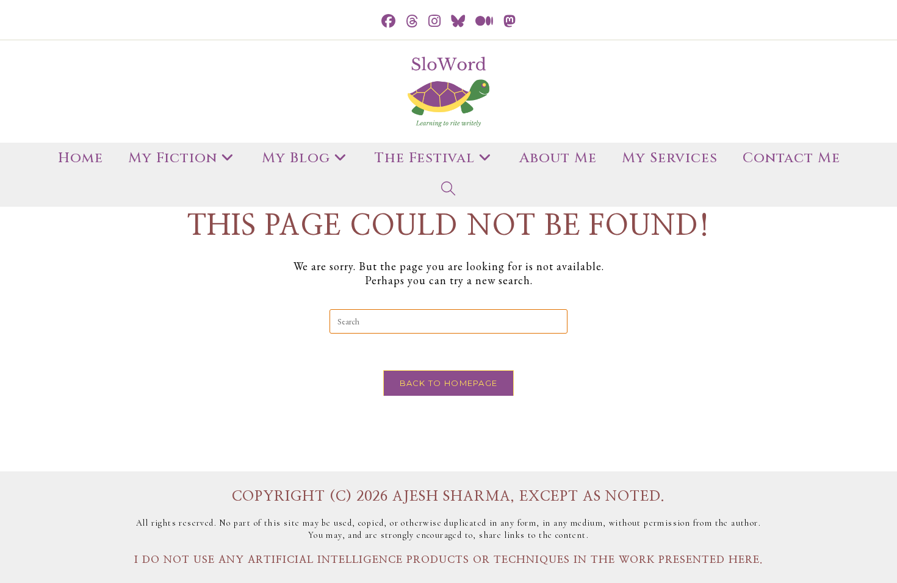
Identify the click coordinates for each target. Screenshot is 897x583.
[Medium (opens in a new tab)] (484, 21)
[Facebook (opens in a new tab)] (388, 21)
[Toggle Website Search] (448, 191)
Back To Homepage (449, 383)
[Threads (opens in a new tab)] (412, 21)
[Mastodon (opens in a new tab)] (510, 21)
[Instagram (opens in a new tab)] (434, 21)
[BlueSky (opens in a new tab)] (458, 21)
